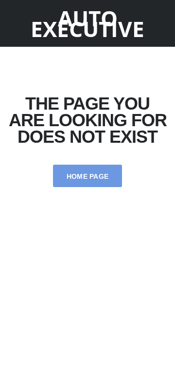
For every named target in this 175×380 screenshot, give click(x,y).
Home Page (88, 176)
